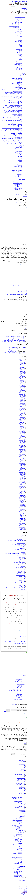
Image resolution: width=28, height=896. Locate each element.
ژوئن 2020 (22, 442)
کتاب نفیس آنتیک (18, 22)
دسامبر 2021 (22, 419)
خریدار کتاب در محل (13, 349)
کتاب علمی (19, 167)
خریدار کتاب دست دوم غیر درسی (14, 125)
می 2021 (23, 428)
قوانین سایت (19, 695)
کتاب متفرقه (19, 28)
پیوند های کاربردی (21, 684)
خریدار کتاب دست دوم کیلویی (15, 106)
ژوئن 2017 (22, 474)
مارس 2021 (22, 431)
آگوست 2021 (22, 424)
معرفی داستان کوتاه (17, 181)
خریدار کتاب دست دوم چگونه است (14, 111)
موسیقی (20, 165)
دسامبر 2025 (22, 368)
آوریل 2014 (22, 518)
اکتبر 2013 (22, 524)
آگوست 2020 (22, 440)
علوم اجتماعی (19, 49)
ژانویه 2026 (22, 367)
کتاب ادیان (19, 37)
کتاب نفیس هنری (15, 27)
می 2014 (23, 516)
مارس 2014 (22, 519)
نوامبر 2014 (22, 509)
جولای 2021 (22, 426)
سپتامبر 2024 (22, 377)
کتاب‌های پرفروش (18, 64)
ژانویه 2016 (22, 496)
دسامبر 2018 (22, 454)
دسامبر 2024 (22, 374)
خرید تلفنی (19, 80)
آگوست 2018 (22, 458)
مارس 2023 (22, 400)
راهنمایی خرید (22, 692)
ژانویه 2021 (22, 433)
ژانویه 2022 (22, 418)
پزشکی (20, 161)
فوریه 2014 (22, 520)
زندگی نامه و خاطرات (17, 176)
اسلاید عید (22, 538)
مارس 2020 (22, 445)
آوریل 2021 (22, 429)
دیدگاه (25, 303)
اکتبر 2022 (22, 406)
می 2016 (23, 491)
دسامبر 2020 (22, 435)
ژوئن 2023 (22, 396)
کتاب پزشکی (22, 585)
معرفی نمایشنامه (18, 184)
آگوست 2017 (22, 472)
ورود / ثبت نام (22, 880)
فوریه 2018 (22, 464)
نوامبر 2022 (22, 405)
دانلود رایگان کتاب (21, 194)
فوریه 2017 (22, 479)
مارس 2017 (22, 478)
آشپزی (20, 51)
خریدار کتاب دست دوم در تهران (15, 124)
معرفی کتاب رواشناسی (16, 186)
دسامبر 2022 (22, 404)
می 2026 (23, 363)
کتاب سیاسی (19, 177)
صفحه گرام (20, 604)
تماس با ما (19, 694)
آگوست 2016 (22, 487)
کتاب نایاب (19, 20)
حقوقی (20, 59)
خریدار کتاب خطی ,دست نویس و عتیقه (13, 105)
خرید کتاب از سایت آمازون (16, 83)
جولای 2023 (22, 395)
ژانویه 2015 (22, 506)
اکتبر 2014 (22, 510)
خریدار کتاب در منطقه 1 (16, 133)
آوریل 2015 (22, 504)
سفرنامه (20, 54)
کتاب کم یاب (19, 52)
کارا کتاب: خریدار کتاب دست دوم (14, 143)
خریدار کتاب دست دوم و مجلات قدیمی (13, 126)
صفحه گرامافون (18, 69)
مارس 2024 (22, 385)
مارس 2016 (22, 493)
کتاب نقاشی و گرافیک (17, 802)
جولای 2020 (22, 441)
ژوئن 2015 (22, 501)
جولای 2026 (22, 360)
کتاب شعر (19, 66)
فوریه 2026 (22, 365)
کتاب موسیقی (19, 42)
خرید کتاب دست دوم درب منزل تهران (13, 129)
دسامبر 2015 (22, 497)
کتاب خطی (19, 35)
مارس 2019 (22, 451)
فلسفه (20, 60)
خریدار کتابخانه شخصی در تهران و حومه (13, 110)
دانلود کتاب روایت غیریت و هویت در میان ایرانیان (14, 340)
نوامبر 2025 (22, 369)
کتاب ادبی (20, 156)
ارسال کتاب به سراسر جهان (15, 690)
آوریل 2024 (22, 383)
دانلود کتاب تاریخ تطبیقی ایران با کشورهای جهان (14, 339)
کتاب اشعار (19, 175)
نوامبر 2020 (22, 436)
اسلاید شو (22, 536)
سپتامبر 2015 (22, 498)
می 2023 (23, 397)
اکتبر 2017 (22, 469)
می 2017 (23, 475)
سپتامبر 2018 (22, 456)
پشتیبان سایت (18, 202)
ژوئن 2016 (22, 489)
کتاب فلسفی (19, 172)
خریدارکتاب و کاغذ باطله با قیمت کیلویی (13, 92)
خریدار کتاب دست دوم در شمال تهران (13, 98)
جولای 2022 (22, 410)
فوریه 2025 (22, 372)
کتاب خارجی (19, 56)
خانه (26, 194)
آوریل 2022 (22, 414)
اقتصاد (20, 50)
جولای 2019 (22, 450)
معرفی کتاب (19, 679)
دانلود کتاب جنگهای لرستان (19, 337)
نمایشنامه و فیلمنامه (17, 166)
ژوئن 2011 (22, 529)
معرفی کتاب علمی (18, 189)
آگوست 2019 (22, 449)
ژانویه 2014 (22, 521)
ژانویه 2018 (22, 465)
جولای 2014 (22, 514)
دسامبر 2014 (22, 507)
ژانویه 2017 (22, 481)
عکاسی (20, 46)
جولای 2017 (22, 473)
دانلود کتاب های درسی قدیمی (18, 544)
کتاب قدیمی (19, 31)
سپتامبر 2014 (22, 511)
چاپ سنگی (19, 58)
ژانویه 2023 (22, 403)
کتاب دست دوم (18, 32)
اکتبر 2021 (22, 422)
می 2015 (23, 502)
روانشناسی (19, 33)
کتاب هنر (20, 40)
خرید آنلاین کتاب (18, 697)
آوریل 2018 (22, 461)
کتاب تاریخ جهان (18, 153)
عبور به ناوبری (24, 1)
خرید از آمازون (18, 87)
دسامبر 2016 (22, 482)
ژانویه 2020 (22, 447)
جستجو (25, 329)
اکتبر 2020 (22, 437)
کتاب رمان (19, 19)
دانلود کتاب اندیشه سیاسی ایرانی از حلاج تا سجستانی (13, 341)
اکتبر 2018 (22, 455)
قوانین (20, 75)
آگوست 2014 (22, 512)
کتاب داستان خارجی (17, 148)
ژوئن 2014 (22, 515)
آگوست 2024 (22, 378)
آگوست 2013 (22, 527)
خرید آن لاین (19, 82)
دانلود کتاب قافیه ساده (14, 285)
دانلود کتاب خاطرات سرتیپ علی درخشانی (15, 336)
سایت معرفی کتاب (20, 550)
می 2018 (23, 460)
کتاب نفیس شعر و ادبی (14, 26)
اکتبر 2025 (22, 371)
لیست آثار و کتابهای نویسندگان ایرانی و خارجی (14, 553)
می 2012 (23, 528)
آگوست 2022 (22, 409)
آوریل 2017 (22, 477)
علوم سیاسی (19, 47)
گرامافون (20, 65)
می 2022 (23, 413)
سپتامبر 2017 (22, 470)
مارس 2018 (22, 463)
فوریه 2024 (22, 386)
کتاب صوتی (19, 169)
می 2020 (23, 443)
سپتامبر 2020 (22, 438)
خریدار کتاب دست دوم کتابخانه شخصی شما (12, 128)
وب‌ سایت (25, 319)
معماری (20, 43)
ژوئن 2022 (22, 412)
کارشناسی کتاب (18, 76)
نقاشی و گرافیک (18, 41)
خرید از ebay (19, 85)
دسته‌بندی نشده (21, 545)
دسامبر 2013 (22, 523)
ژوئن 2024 (22, 381)
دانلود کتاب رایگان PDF (13, 347)
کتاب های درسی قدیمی (17, 171)
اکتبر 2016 (22, 484)
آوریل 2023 (22, 399)
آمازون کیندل (19, 63)
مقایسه (23, 878)
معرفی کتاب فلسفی (17, 183)
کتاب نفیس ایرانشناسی (14, 24)
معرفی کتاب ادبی (18, 188)
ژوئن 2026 (22, 362)
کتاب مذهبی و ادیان (17, 157)
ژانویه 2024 (22, 387)
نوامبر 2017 (22, 468)
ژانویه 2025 (22, 373)
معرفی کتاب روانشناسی (19, 562)
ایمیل (25, 316)
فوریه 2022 (22, 417)
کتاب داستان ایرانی (18, 149)
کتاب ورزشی (19, 38)
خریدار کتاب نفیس (18, 115)
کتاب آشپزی (19, 163)
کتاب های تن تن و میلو (17, 170)
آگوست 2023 (22, 394)
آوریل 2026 (22, 364)
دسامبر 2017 (22, 466)
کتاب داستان (19, 147)
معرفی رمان (19, 180)
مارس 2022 (22, 415)
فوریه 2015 (22, 505)
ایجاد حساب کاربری (23, 888)
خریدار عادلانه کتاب (17, 134)
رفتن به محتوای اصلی (16, 1)
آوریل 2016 (22, 492)
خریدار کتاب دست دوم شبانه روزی (14, 103)
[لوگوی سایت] (23, 5)
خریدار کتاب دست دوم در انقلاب (15, 102)
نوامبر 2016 (22, 483)
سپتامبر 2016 (22, 486)
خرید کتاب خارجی (18, 79)
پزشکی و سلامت (18, 61)
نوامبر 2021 (22, 420)
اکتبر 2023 (22, 391)
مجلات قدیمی (19, 29)
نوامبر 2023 (22, 390)
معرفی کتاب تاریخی (17, 185)
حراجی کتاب (19, 68)
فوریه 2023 (22, 401)
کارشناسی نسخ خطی (17, 78)
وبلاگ (21, 676)
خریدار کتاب (19, 686)
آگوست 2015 (22, 500)
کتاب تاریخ (19, 18)
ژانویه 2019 (22, 452)
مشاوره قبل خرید (18, 699)
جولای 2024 (22, 380)
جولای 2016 (22, 488)
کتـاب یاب (20, 685)
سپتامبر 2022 (22, 408)
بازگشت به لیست (23, 293)
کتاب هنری (19, 158)
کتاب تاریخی (19, 151)
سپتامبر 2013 (22, 525)
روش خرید (22, 548)
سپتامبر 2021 (22, 423)
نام (26, 314)
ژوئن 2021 (22, 427)
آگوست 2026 (22, 359)
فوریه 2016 (22, 495)
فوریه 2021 (22, 432)
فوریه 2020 (22, 446)
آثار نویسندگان (19, 680)
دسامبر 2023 (22, 389)
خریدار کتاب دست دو (17, 123)
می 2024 (23, 382)
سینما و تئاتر (19, 36)
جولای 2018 (22, 459)
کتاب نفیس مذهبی (15, 23)
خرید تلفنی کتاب (18, 696)
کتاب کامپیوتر (19, 162)
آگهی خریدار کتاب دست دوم (15, 116)
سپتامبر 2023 (22, 392)
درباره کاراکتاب (18, 687)
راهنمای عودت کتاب (17, 689)
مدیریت (20, 45)
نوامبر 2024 (22, 376)
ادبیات (20, 55)
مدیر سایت (22, 347)
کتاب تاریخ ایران (18, 152)
